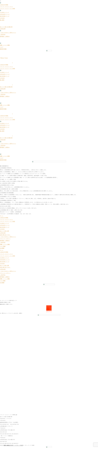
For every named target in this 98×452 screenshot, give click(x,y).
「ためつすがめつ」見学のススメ (8, 32)
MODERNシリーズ (4, 16)
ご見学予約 (2, 34)
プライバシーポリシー (5, 238)
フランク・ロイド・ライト (6, 6)
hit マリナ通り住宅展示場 (6, 27)
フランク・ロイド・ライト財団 (7, 8)
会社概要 (2, 248)
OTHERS (2, 18)
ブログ (1, 47)
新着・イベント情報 (5, 45)
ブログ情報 (2, 246)
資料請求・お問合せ (5, 36)
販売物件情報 (3, 49)
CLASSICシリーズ (4, 12)
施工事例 (2, 20)
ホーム (1, 215)
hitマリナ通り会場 (4, 231)
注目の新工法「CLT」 (5, 235)
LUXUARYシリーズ (4, 14)
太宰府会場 (2, 28)
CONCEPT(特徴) (4, 5)
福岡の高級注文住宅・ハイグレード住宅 (13, 445)
